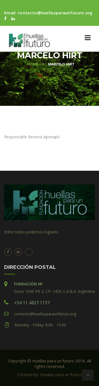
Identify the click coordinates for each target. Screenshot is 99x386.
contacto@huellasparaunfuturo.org (55, 12)
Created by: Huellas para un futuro (49, 374)
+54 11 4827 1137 (32, 303)
